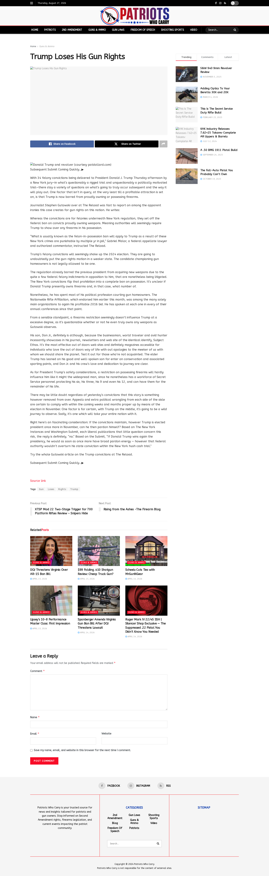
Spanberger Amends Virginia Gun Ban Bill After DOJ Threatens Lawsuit (97, 623)
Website (106, 733)
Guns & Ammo (97, 29)
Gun (41, 489)
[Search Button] (235, 30)
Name (35, 717)
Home (34, 29)
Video (193, 29)
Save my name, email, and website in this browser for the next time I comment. (82, 750)
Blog (115, 823)
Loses (51, 489)
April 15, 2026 (39, 579)
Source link (38, 480)
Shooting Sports (172, 29)
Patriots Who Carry (144, 864)
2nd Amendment (72, 29)
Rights (62, 489)
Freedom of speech (143, 29)
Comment (37, 671)
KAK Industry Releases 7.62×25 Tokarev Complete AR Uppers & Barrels (218, 132)
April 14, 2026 (134, 579)
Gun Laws (118, 29)
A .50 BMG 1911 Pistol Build (219, 150)
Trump (74, 489)
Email (34, 733)
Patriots (50, 29)
